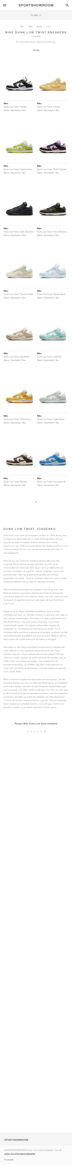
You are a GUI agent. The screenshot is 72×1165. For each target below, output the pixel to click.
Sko (22, 26)
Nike (30, 26)
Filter (36, 15)
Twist (49, 26)
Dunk (39, 26)
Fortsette (9, 1159)
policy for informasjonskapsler (19, 1153)
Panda (36, 50)
